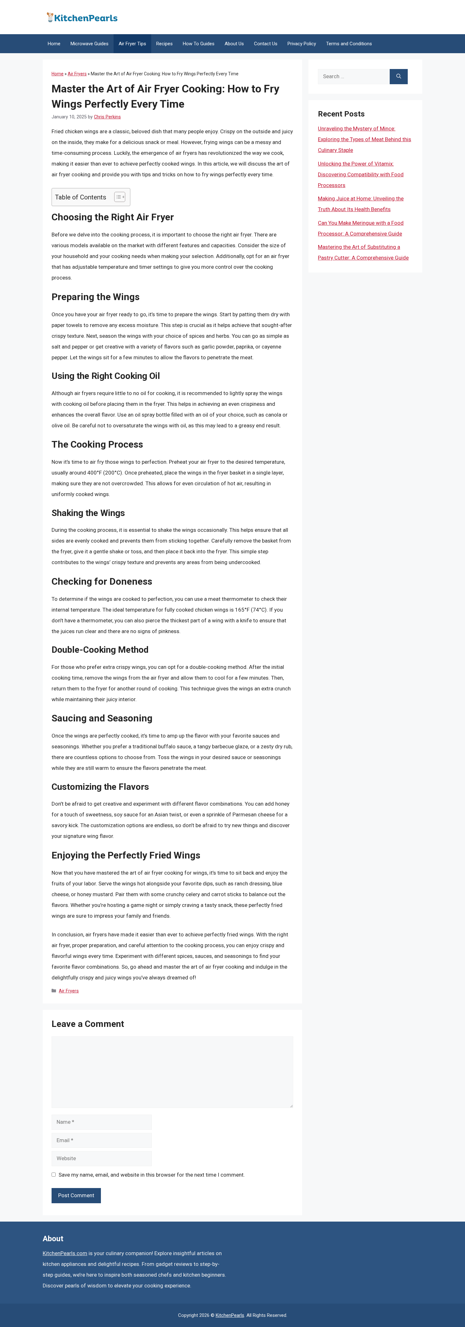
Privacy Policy (302, 44)
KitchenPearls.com (65, 1253)
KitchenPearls (230, 1315)
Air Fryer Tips (132, 44)
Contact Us (265, 44)
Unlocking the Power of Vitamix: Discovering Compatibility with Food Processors (361, 174)
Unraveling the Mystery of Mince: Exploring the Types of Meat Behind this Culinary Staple (364, 139)
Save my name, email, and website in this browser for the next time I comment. (152, 1175)
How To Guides (198, 44)
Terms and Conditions (349, 44)
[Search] (399, 76)
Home (54, 44)
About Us (234, 44)
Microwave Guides (89, 44)
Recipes (164, 44)
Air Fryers (77, 73)
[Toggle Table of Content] (116, 197)
